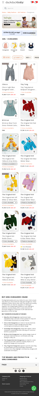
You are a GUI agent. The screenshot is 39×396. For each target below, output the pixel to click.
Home (4, 12)
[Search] (5, 8)
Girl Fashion (22, 12)
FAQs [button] (4, 365)
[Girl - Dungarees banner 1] (19, 21)
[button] (3, 2)
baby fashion (12, 12)
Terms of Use (23, 384)
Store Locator (6, 384)
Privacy (21, 386)
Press (3, 380)
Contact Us (4, 378)
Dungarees (30, 12)
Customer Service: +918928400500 (19, 393)
